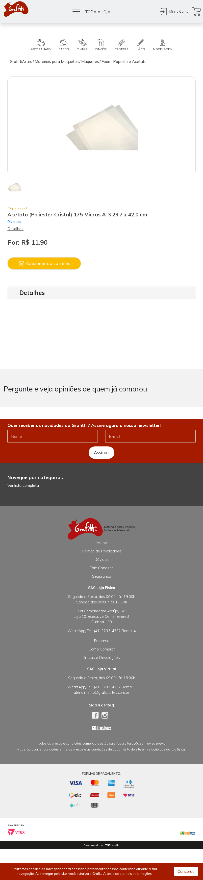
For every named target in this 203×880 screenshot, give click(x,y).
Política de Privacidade (102, 550)
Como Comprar (101, 649)
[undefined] (101, 126)
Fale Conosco (102, 567)
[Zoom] (14, 186)
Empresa (101, 640)
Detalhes (15, 228)
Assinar (101, 452)
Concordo (186, 871)
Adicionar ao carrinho (48, 263)
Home (101, 542)
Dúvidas (101, 559)
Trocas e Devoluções (101, 657)
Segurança (101, 576)
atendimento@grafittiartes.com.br (101, 692)
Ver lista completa (23, 485)
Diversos (14, 221)
